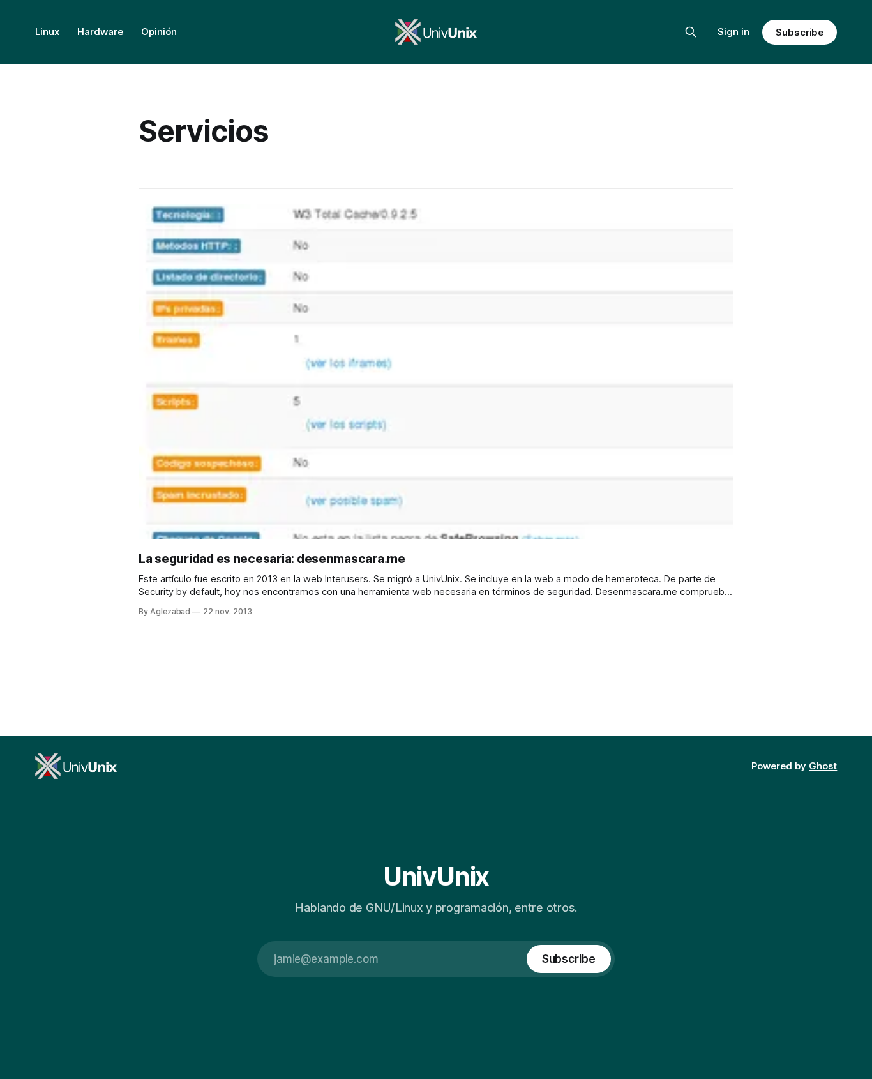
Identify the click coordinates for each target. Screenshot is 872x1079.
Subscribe (799, 32)
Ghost (823, 766)
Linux (47, 32)
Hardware (100, 32)
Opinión (159, 32)
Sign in (733, 32)
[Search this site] (690, 32)
